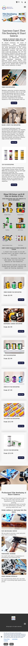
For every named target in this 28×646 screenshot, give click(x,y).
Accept (5, 644)
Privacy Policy (7, 639)
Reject (11, 644)
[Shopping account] (25, 2)
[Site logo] (7, 8)
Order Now (14, 102)
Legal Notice (15, 639)
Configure (6, 640)
